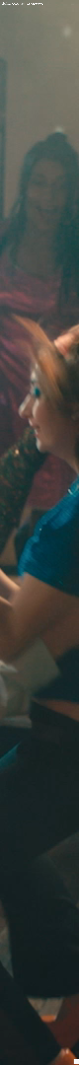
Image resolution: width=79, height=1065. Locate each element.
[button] (72, 3)
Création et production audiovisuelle (27, 3)
